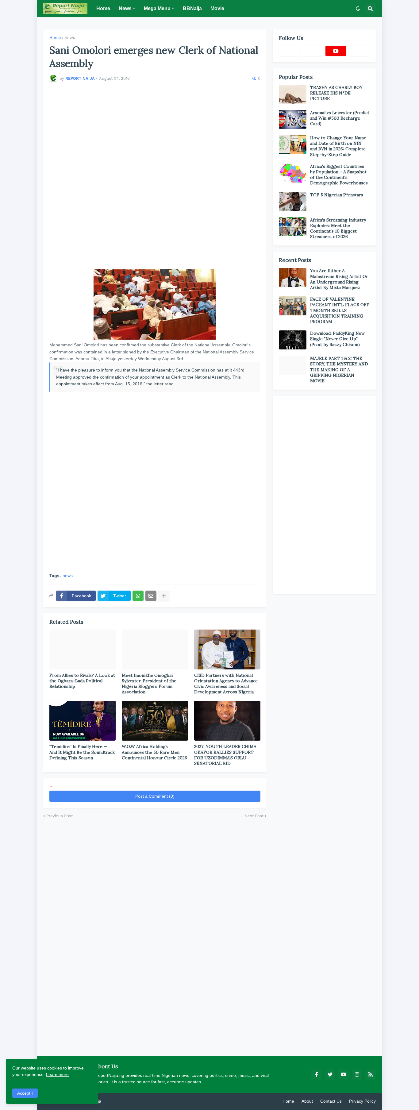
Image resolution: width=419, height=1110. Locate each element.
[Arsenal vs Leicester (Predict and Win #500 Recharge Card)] (292, 119)
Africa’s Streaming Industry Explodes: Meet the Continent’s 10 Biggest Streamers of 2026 (338, 228)
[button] (358, 8)
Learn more (57, 1074)
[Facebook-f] (289, 51)
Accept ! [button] (25, 1093)
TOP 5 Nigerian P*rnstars (336, 195)
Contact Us (331, 1101)
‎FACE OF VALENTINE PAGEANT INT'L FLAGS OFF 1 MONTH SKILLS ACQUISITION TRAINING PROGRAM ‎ (339, 310)
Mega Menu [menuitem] (157, 8)
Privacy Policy (362, 1101)
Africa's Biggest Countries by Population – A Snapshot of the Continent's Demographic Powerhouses (339, 175)
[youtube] (335, 51)
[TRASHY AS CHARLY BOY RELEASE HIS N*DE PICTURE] (292, 94)
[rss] (370, 1074)
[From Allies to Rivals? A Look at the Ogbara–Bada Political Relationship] (82, 649)
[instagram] (357, 1074)
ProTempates (115, 1101)
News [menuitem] (125, 8)
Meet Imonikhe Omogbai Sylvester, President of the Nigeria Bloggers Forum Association (149, 684)
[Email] (150, 596)
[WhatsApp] (138, 596)
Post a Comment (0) (155, 796)
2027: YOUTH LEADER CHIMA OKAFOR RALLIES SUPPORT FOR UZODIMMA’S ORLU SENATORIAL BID (225, 755)
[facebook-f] (316, 1074)
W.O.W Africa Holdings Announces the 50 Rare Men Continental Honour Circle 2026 (154, 752)
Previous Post (59, 816)
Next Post (253, 816)
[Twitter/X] (312, 51)
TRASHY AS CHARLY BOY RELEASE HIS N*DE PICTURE (336, 93)
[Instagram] (359, 51)
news (70, 38)
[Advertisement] (154, 179)
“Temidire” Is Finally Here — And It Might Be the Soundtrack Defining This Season (82, 752)
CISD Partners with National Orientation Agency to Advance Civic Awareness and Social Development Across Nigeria (226, 684)
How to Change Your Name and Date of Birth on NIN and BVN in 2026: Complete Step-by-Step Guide (338, 146)
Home (55, 38)
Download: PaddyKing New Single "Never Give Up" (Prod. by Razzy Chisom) (337, 338)
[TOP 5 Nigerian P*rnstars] (292, 201)
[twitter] (330, 1074)
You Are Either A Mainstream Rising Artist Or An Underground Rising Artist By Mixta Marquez (339, 279)
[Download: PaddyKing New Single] (292, 339)
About (307, 1101)
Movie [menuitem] (217, 8)
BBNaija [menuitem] (192, 8)
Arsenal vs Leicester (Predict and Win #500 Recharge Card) (339, 118)
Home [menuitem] (103, 8)
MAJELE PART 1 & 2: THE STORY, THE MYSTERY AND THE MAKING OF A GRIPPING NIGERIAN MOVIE (339, 369)
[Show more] (163, 596)
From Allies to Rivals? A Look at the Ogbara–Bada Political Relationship (82, 681)
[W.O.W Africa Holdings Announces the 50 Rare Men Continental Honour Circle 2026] (155, 721)
